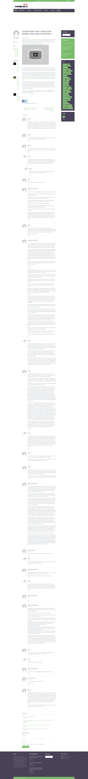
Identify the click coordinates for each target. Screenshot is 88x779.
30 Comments (17, 44)
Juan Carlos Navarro (66, 95)
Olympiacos (65, 70)
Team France (69, 88)
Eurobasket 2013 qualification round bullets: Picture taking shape (30, 109)
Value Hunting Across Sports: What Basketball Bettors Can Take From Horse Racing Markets (18, 82)
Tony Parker (65, 100)
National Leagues (38, 10)
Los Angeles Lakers (66, 77)
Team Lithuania (65, 87)
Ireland (64, 80)
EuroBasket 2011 (70, 108)
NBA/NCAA (29, 10)
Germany (67, 80)
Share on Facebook (23, 101)
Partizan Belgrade (65, 83)
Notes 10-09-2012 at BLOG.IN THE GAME (30, 716)
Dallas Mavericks (69, 106)
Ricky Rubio (65, 75)
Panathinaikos (70, 70)
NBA (68, 64)
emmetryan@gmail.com (68, 756)
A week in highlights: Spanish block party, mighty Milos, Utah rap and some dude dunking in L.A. (36, 769)
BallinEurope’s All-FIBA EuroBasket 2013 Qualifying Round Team (48, 109)
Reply (28, 130)
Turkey (70, 87)
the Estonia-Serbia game (34, 39)
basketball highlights (66, 103)
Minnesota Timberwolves (66, 98)
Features (53, 10)
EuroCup (64, 106)
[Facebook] (17, 0)
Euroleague (64, 88)
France (69, 100)
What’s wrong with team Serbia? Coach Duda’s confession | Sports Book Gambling (36, 725)
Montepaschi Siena (66, 82)
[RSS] (16, 0)
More (58, 10)
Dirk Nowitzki (65, 101)
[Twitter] (15, 0)
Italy (68, 85)
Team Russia (65, 105)
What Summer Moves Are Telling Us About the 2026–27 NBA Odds (18, 67)
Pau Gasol (64, 85)
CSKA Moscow (65, 67)
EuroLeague (22, 10)
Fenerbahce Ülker (65, 93)
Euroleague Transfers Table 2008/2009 (35, 762)
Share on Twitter (26, 101)
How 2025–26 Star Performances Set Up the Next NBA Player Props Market (19, 97)
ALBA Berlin (70, 105)
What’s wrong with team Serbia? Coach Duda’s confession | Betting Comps (35, 728)
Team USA (64, 108)
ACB (69, 72)
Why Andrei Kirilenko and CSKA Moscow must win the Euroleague (35, 757)
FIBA (15, 10)
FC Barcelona (65, 69)
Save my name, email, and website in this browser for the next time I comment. (33, 744)
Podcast (46, 10)
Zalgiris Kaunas (65, 72)
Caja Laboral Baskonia (66, 90)
